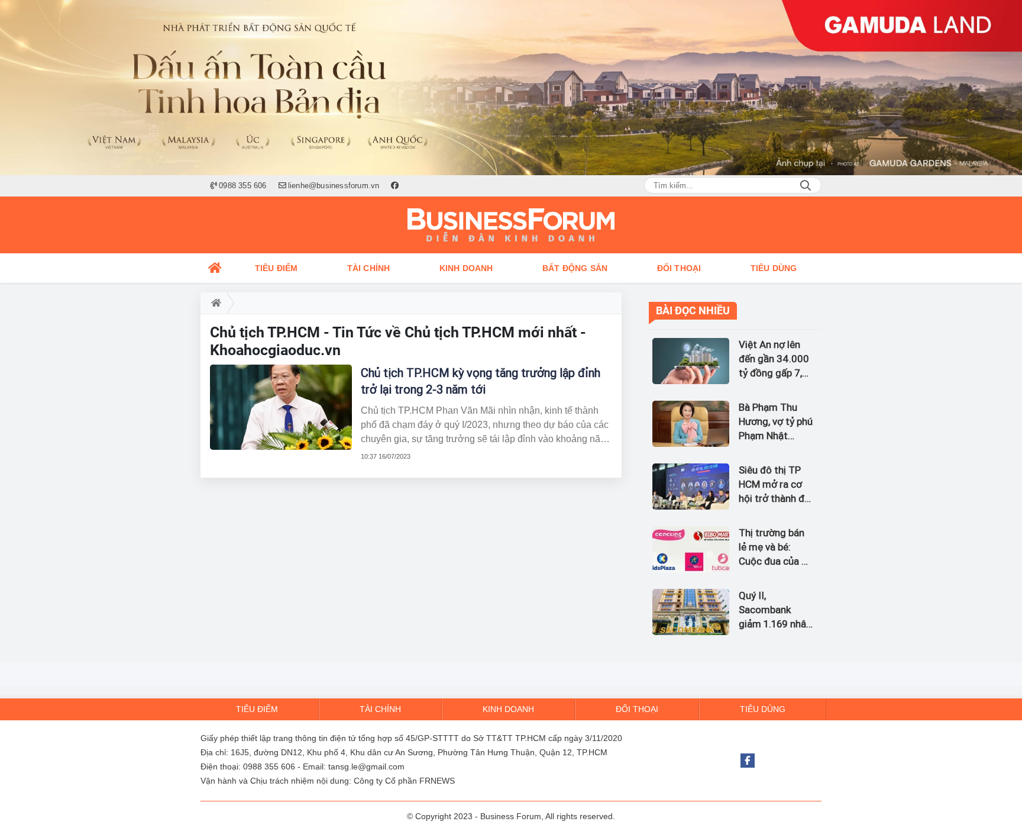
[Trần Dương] (511, 87)
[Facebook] (747, 760)
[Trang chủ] (215, 268)
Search (805, 185)
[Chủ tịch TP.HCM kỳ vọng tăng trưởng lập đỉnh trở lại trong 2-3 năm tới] (281, 407)
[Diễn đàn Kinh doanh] (511, 225)
